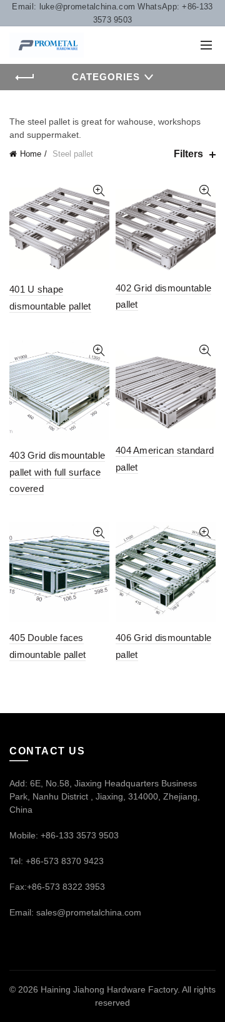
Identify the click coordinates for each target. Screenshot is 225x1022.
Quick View (98, 191)
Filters (188, 154)
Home (30, 154)
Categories (106, 76)
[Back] (25, 77)
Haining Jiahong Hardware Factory (109, 989)
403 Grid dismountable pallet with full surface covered (57, 472)
